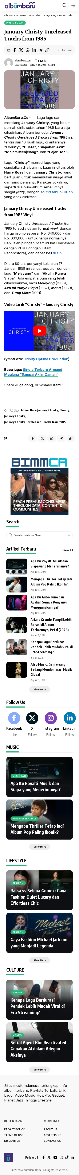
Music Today (15, 22)
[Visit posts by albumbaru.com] (8, 62)
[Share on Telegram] (41, 50)
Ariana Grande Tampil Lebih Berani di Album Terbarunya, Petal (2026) (51, 624)
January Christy (14, 416)
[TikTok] (66, 1157)
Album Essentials (24, 818)
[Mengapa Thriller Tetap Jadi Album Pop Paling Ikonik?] (16, 584)
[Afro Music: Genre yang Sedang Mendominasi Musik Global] (16, 670)
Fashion (18, 883)
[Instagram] (51, 724)
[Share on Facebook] (14, 50)
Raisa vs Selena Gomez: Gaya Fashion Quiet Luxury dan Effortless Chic (38, 897)
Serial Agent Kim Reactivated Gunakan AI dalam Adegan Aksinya (38, 1049)
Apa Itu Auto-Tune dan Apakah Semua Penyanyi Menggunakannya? (49, 602)
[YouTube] (55, 1157)
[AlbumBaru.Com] (20, 5)
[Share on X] (21, 50)
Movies (17, 1035)
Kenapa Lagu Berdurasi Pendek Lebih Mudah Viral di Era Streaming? (52, 647)
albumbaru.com (23, 60)
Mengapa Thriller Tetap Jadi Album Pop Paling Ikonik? (37, 829)
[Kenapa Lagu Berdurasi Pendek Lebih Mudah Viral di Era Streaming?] (16, 647)
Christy (64, 410)
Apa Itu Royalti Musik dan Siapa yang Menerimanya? (36, 786)
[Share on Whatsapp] (28, 50)
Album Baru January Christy (39, 410)
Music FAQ (19, 776)
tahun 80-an (56, 192)
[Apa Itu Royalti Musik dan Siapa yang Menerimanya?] (16, 566)
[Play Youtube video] (39, 331)
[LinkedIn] (69, 724)
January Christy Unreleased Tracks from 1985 (35, 422)
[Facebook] (14, 724)
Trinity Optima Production (46, 359)
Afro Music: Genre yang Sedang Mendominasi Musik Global (51, 669)
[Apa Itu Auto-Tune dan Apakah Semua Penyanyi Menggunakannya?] (16, 602)
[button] (65, 5)
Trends (18, 992)
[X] (32, 724)
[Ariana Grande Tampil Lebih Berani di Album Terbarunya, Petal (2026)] (16, 625)
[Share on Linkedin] (34, 50)
